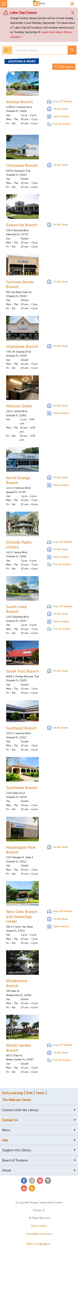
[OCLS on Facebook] (24, 1180)
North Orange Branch (18, 480)
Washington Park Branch (20, 850)
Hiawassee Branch (22, 346)
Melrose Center (19, 406)
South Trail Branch (22, 671)
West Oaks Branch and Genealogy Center (21, 916)
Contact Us (10, 1120)
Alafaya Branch (19, 101)
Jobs (5, 1140)
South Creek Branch (16, 609)
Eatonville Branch (21, 224)
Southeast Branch (21, 728)
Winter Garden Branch (18, 1048)
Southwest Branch (21, 787)
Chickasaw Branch (22, 165)
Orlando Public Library (19, 544)
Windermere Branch (16, 983)
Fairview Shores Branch (20, 284)
